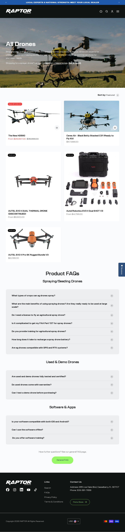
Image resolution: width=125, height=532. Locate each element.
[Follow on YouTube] (28, 490)
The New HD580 (16, 136)
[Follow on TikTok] (35, 490)
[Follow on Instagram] (14, 490)
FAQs (47, 493)
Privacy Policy (50, 497)
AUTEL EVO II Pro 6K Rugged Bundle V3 (28, 255)
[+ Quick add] (57, 127)
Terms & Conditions (53, 502)
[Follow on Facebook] (8, 490)
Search (47, 488)
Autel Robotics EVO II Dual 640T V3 (84, 211)
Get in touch (75, 63)
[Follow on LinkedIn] (21, 490)
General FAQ (62, 460)
